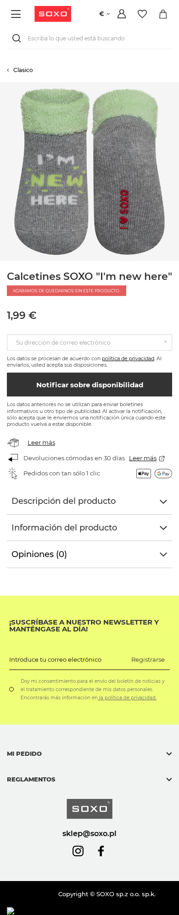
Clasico (23, 70)
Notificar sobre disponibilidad (89, 384)
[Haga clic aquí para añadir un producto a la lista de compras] (174, 86)
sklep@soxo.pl (89, 833)
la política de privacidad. (127, 698)
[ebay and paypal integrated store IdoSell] (73, 911)
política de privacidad (128, 358)
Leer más (41, 442)
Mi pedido (24, 753)
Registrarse (148, 659)
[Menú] (17, 14)
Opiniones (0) (39, 554)
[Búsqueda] (18, 38)
